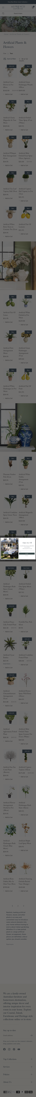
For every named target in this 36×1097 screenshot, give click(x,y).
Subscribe (26, 553)
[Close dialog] (34, 539)
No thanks (26, 555)
